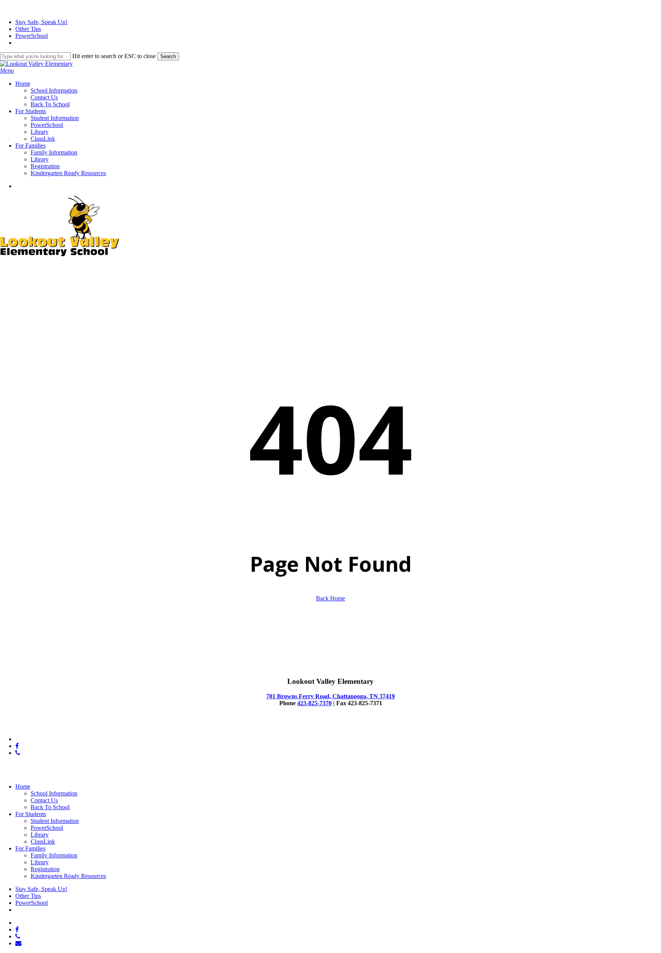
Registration (45, 869)
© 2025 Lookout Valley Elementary (43, 726)
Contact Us (44, 800)
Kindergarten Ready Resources (68, 876)
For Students (30, 814)
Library (40, 834)
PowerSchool (47, 828)
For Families (30, 848)
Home (22, 786)
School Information (54, 793)
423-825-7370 (314, 703)
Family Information (54, 855)
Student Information (55, 821)
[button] (7, 70)
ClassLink (43, 841)
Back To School (50, 807)
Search (168, 56)
